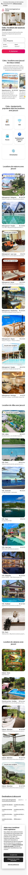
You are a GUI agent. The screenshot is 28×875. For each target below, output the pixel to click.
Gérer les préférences (13, 864)
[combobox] (13, 41)
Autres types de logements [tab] (9, 800)
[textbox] (7, 46)
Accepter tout (13, 855)
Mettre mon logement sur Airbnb (12, 10)
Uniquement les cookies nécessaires (13, 859)
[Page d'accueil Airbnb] (3, 9)
